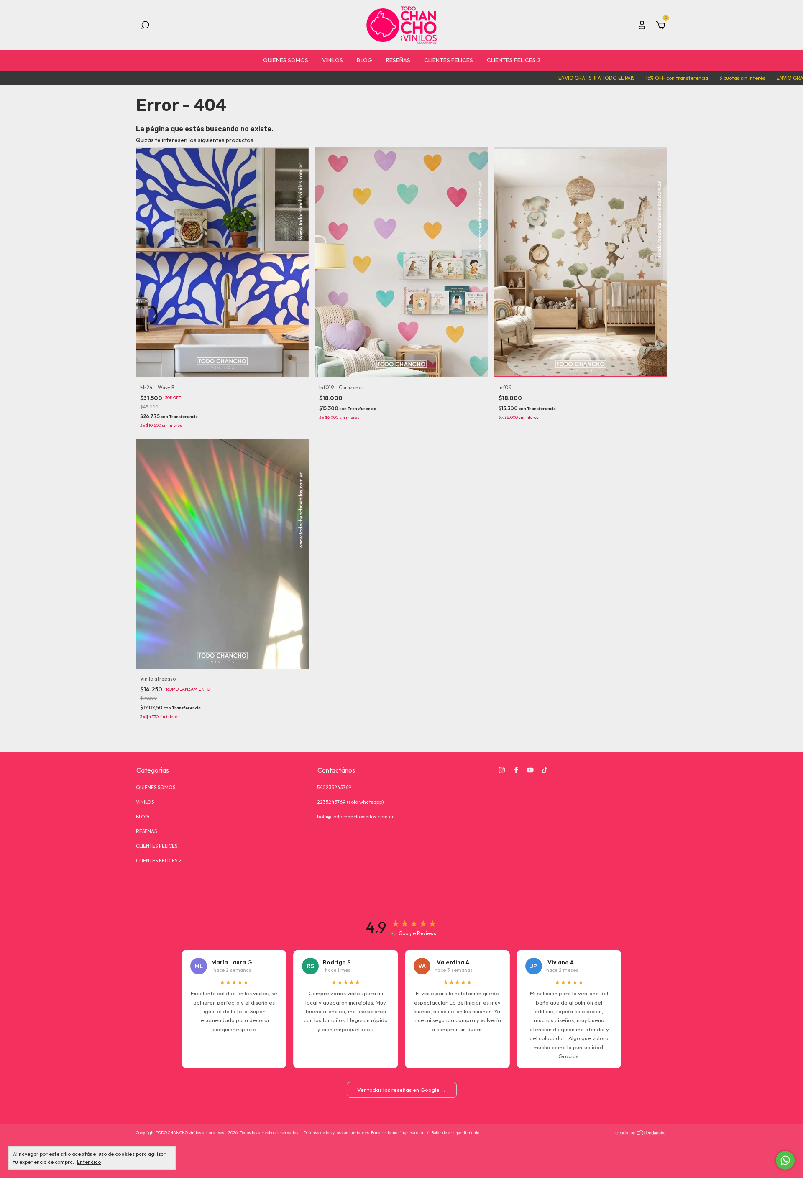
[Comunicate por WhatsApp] (785, 1160)
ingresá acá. (412, 1132)
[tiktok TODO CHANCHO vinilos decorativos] (544, 770)
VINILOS (332, 60)
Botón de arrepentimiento (455, 1132)
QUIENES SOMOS (285, 60)
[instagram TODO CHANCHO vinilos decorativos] (502, 770)
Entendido (89, 1162)
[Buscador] (145, 26)
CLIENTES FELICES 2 (513, 60)
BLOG (364, 60)
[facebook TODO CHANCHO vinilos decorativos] (516, 770)
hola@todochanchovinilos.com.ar (355, 816)
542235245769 (334, 787)
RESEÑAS (398, 60)
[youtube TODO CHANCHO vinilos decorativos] (530, 770)
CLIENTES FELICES (448, 60)
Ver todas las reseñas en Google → (401, 1089)
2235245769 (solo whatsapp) (350, 802)
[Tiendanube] (641, 1133)
